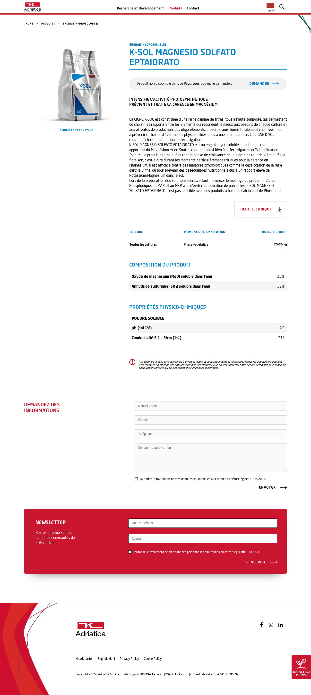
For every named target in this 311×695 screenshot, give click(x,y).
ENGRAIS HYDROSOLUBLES (81, 23)
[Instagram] (271, 625)
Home (30, 23)
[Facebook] (262, 625)
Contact (193, 8)
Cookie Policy (153, 659)
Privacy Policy (129, 659)
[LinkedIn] (280, 625)
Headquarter (84, 659)
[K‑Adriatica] (32, 7)
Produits (175, 8)
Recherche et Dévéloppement (140, 8)
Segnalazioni (106, 659)
